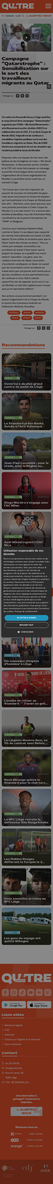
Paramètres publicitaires (18, 605)
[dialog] (26, 592)
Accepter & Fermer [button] (26, 618)
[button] (26, 632)
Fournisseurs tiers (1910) (25, 582)
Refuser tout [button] (26, 625)
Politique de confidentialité (26, 611)
